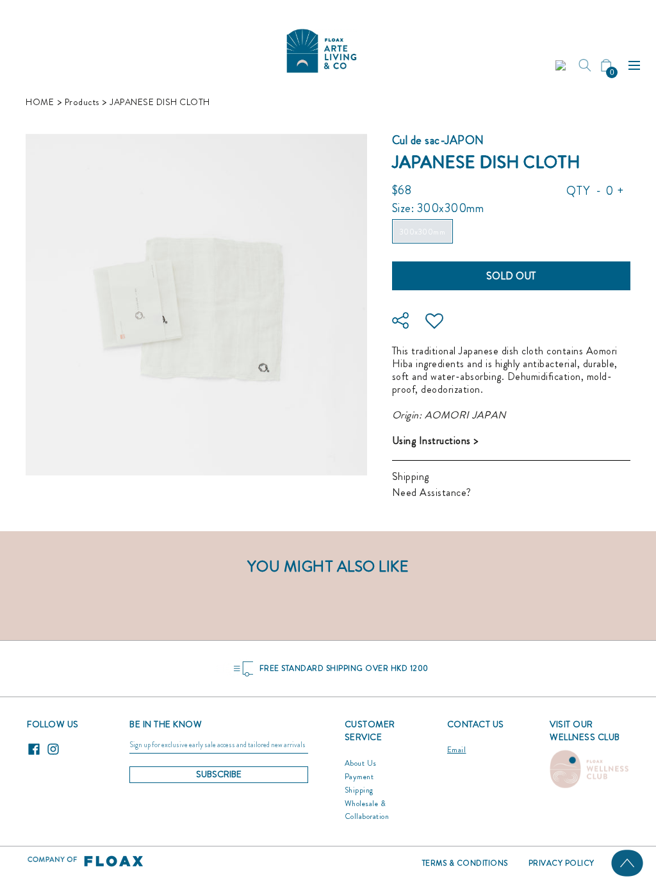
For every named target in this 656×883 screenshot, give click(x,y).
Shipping (410, 476)
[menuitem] (561, 65)
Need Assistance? (432, 492)
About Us (361, 763)
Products (82, 101)
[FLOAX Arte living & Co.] (321, 47)
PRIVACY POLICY (561, 863)
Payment (359, 776)
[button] (561, 65)
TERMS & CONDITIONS (465, 863)
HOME (40, 101)
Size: (438, 208)
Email (456, 749)
